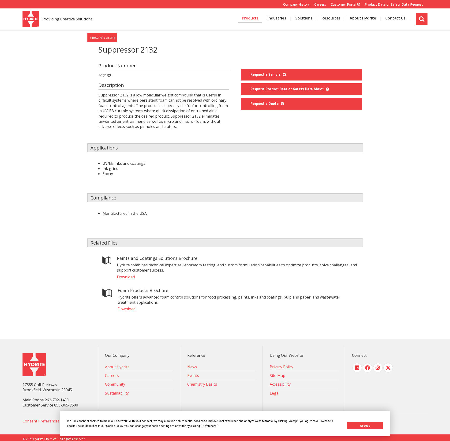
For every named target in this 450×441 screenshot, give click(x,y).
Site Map (277, 375)
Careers (320, 4)
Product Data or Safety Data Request (394, 4)
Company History (296, 4)
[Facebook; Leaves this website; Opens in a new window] (367, 367)
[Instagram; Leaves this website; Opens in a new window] (377, 367)
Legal (274, 393)
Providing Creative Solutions (67, 19)
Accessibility (280, 384)
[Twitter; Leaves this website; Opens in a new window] (388, 367)
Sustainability (117, 393)
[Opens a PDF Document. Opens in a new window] (106, 261)
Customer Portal (343, 4)
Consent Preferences (41, 421)
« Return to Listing (102, 37)
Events (193, 375)
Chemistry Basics (202, 384)
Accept (365, 425)
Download (126, 277)
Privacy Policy (281, 366)
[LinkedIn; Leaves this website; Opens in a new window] (357, 367)
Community (115, 384)
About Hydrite (117, 366)
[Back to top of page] (440, 430)
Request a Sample (266, 74)
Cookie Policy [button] (114, 426)
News (192, 366)
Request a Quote (265, 103)
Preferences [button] (209, 426)
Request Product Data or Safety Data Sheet (288, 89)
